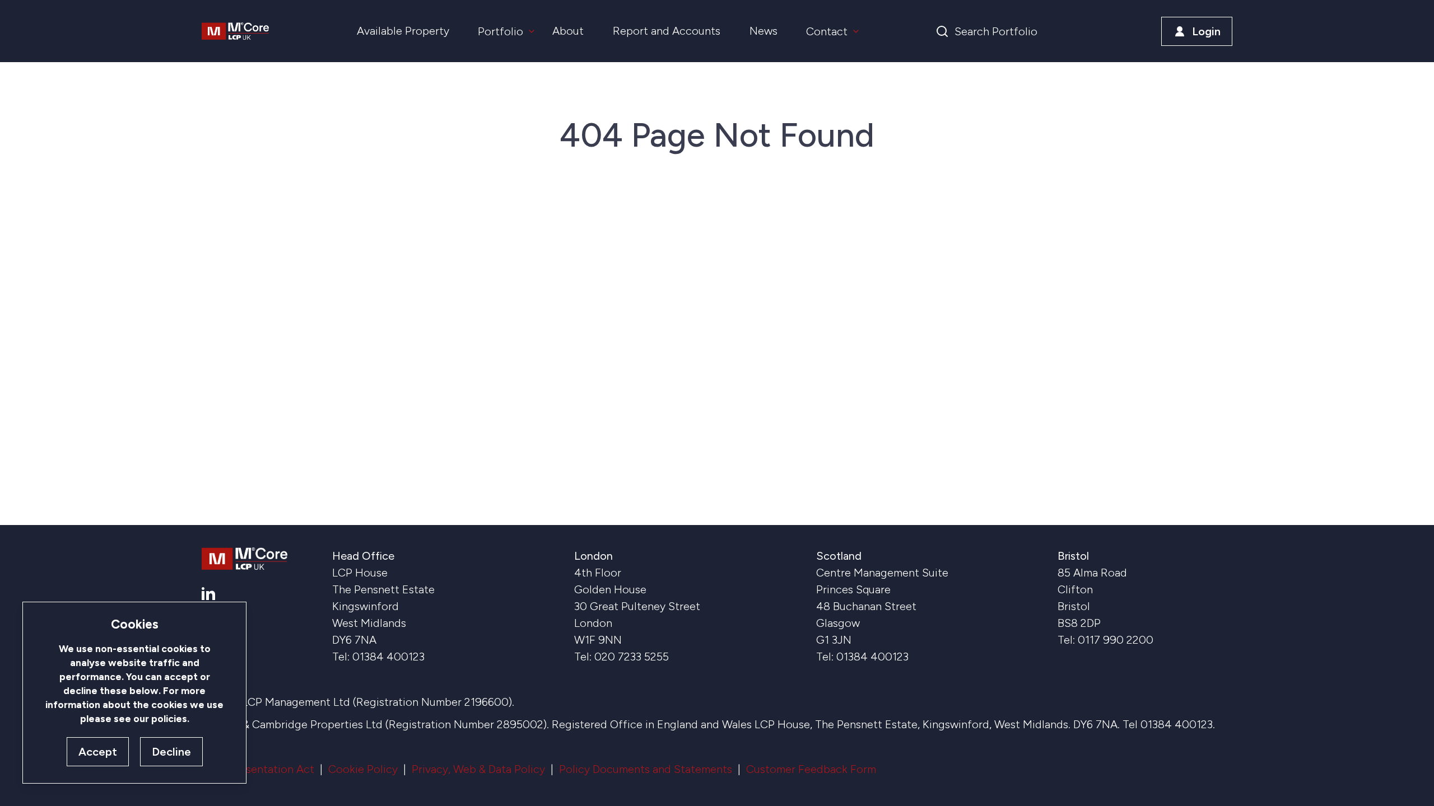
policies (169, 718)
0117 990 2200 (1115, 639)
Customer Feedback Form (811, 769)
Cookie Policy (363, 769)
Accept (97, 751)
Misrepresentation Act (258, 769)
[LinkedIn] (208, 594)
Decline (171, 751)
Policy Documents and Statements (645, 769)
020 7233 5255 (631, 656)
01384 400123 (388, 656)
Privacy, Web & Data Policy (478, 769)
